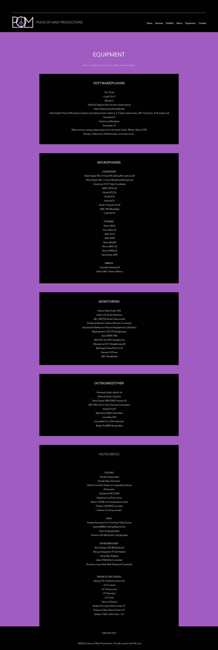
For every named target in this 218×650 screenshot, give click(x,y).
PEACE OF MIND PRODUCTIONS (59, 22)
